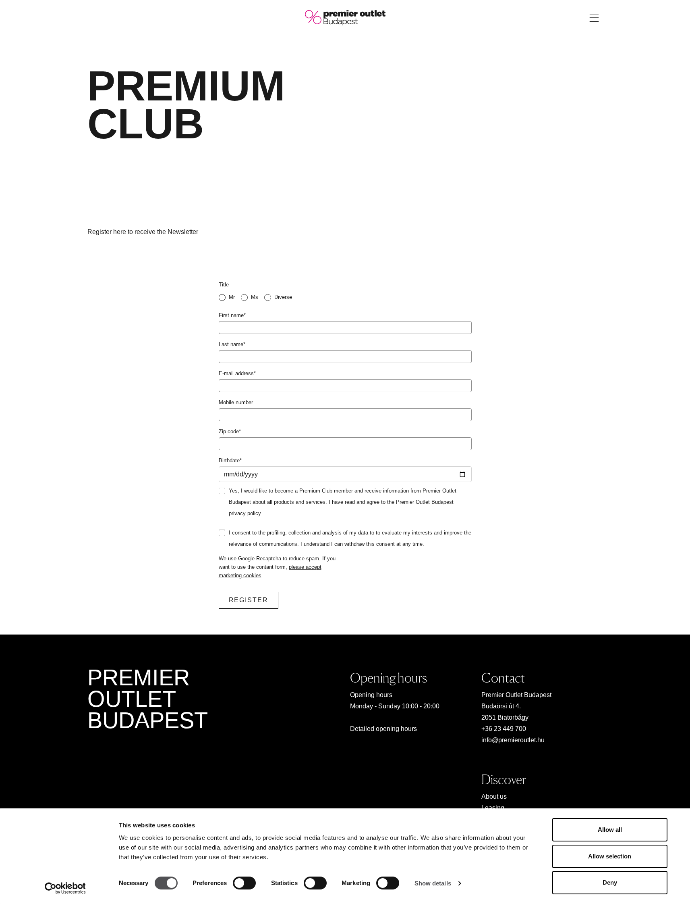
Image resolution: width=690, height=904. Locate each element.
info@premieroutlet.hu (513, 740)
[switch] (244, 883)
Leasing (492, 807)
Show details (432, 883)
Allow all (610, 829)
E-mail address (237, 373)
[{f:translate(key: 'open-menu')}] (594, 18)
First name (232, 315)
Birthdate (230, 460)
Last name (232, 344)
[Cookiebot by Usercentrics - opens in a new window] (65, 888)
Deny (610, 882)
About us (494, 796)
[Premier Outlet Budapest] (345, 17)
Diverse (283, 297)
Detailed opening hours (383, 728)
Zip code (230, 431)
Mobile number (236, 402)
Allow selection (609, 856)
